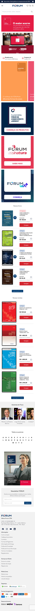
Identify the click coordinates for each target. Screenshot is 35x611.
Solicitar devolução (6, 563)
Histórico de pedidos (6, 576)
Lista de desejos (5, 579)
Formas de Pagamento (7, 541)
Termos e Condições (6, 551)
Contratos (4, 539)
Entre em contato (5, 561)
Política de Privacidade (7, 546)
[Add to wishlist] (31, 218)
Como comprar (5, 535)
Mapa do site (4, 566)
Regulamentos (5, 553)
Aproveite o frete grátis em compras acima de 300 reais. (17, 1)
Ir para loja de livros (17, 291)
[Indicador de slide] (16, 53)
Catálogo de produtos (7, 537)
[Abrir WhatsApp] (30, 606)
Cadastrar (28, 503)
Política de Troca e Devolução (8, 548)
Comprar (26, 225)
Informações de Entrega (7, 544)
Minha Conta (4, 574)
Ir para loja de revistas (17, 398)
